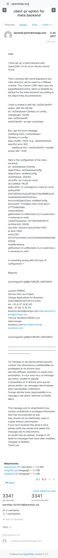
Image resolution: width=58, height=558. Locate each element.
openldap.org (20, 3)
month (45, 24)
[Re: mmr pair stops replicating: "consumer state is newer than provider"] (54, 10)
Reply (11, 482)
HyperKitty (28, 554)
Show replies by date (44, 491)
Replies (23, 24)
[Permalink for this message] (54, 479)
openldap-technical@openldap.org (20, 504)
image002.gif (11, 473)
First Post (10, 24)
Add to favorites (14, 519)
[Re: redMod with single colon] (4, 10)
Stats (34, 24)
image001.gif (11, 470)
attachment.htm (12, 467)
